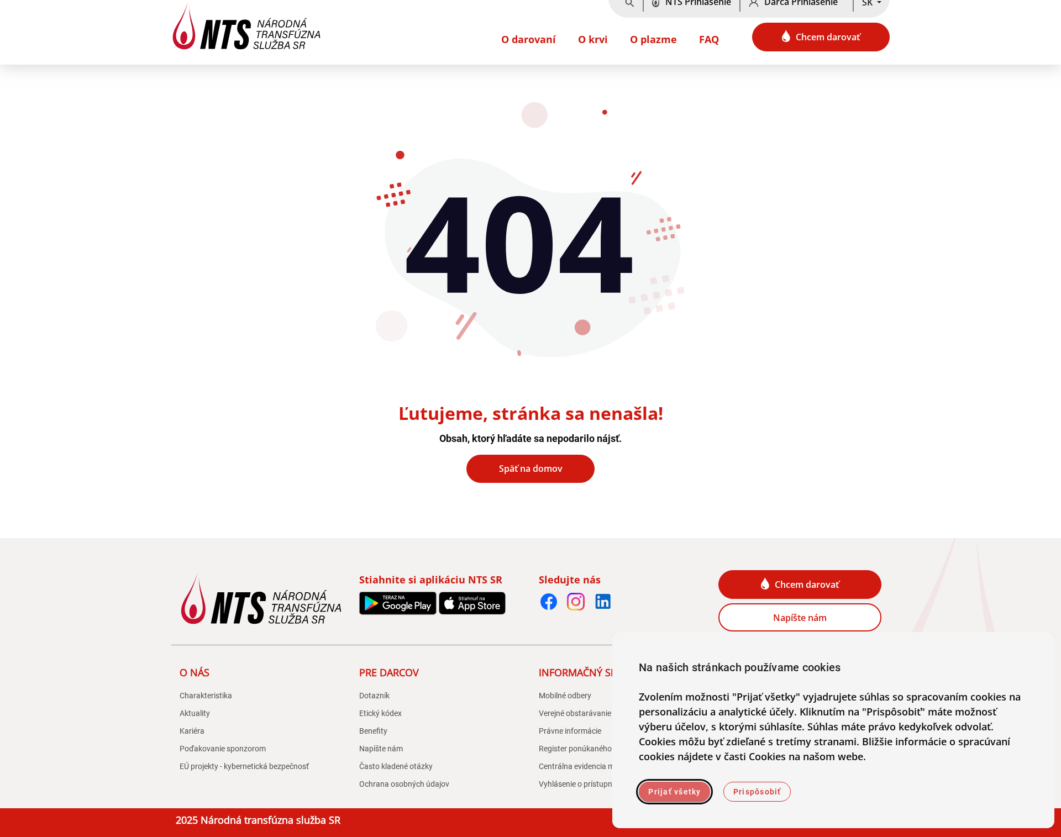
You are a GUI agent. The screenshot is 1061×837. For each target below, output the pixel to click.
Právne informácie (570, 731)
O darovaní (528, 39)
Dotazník (374, 695)
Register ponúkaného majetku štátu (600, 748)
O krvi (593, 39)
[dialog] (833, 730)
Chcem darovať (828, 37)
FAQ (709, 39)
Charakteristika (206, 695)
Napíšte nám (800, 618)
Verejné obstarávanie (575, 713)
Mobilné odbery (565, 695)
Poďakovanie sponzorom (223, 748)
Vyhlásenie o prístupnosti (582, 784)
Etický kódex (380, 713)
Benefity (373, 731)
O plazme (653, 39)
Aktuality (195, 713)
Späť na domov (531, 468)
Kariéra (192, 731)
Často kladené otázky (396, 766)
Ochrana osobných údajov (404, 784)
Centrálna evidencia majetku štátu (597, 766)
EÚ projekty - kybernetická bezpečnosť (244, 766)
